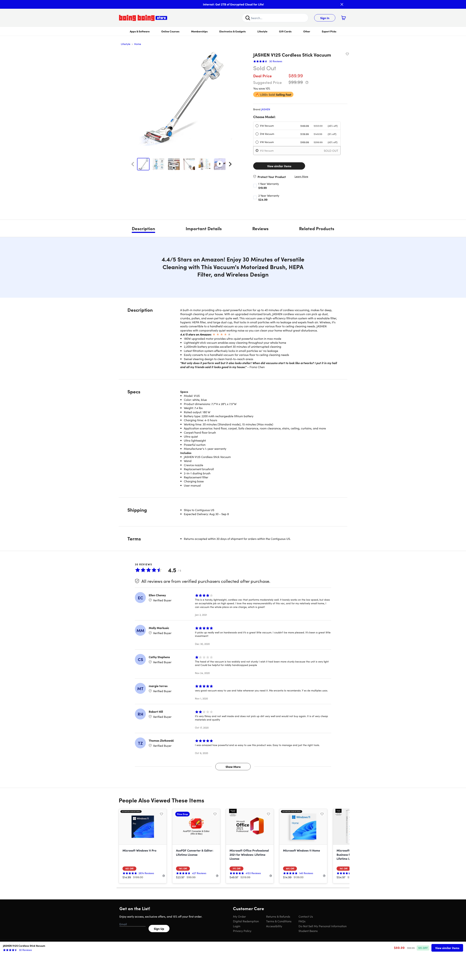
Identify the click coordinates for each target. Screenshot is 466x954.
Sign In (324, 18)
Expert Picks (329, 31)
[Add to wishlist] (347, 54)
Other (306, 31)
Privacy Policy (242, 931)
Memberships (199, 31)
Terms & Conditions (278, 921)
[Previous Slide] (132, 164)
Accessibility (274, 926)
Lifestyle (262, 31)
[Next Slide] (230, 164)
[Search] (247, 17)
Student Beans (308, 931)
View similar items (279, 166)
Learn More (301, 176)
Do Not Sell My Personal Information (323, 926)
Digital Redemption (246, 921)
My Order (239, 916)
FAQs (302, 921)
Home (137, 44)
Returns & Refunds (278, 916)
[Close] (341, 4)
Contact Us (306, 916)
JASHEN (265, 109)
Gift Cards (285, 31)
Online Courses (170, 31)
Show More (233, 767)
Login (236, 926)
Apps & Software (140, 31)
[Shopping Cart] (343, 17)
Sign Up (159, 929)
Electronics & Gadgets (232, 31)
